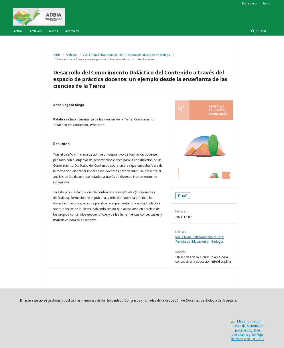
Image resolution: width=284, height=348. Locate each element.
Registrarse (250, 3)
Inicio (57, 55)
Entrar (267, 3)
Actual (17, 31)
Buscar (260, 31)
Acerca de (72, 31)
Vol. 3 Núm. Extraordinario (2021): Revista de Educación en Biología (127, 55)
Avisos (53, 31)
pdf (184, 196)
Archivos (36, 31)
